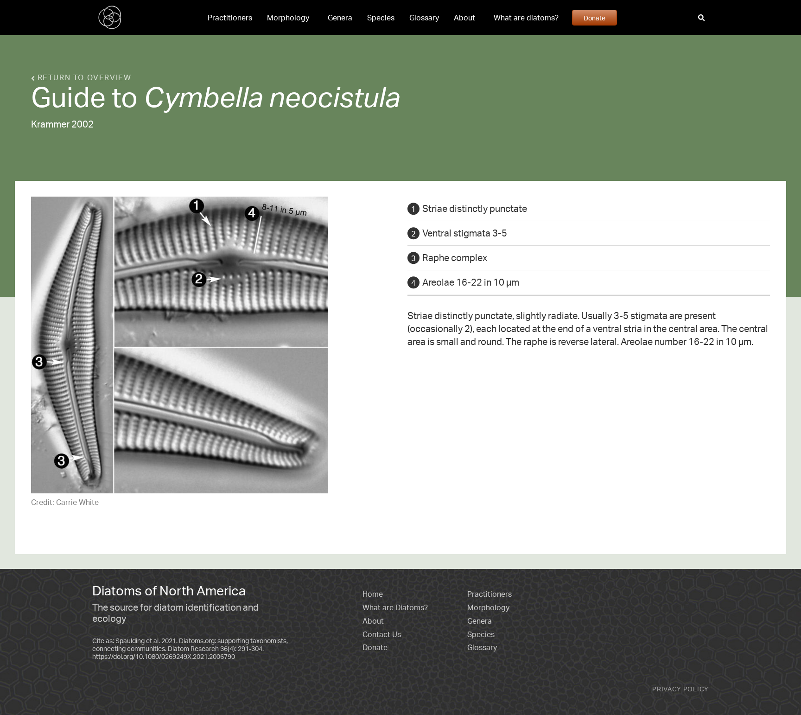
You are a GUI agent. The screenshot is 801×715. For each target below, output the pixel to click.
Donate (594, 17)
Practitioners (230, 17)
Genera (340, 17)
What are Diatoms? (395, 607)
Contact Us (381, 634)
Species (380, 17)
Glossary (424, 17)
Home (372, 594)
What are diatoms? (526, 17)
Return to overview (83, 77)
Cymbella (203, 96)
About (464, 17)
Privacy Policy (680, 689)
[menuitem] (230, 17)
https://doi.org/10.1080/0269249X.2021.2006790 (163, 656)
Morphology (288, 17)
